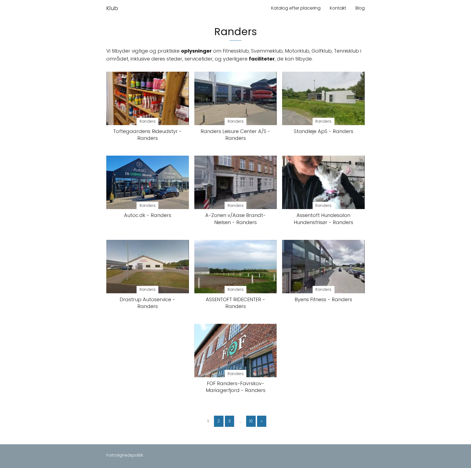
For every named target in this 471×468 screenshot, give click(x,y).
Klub (112, 8)
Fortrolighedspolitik (124, 455)
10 (251, 421)
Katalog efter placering (296, 8)
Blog (360, 8)
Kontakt (338, 8)
